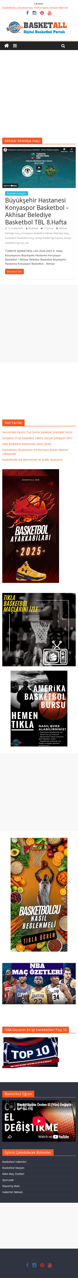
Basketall (33, 228)
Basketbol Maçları (16, 193)
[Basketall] (39, 20)
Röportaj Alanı (11, 1186)
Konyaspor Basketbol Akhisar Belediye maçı (45, 233)
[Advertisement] (39, 91)
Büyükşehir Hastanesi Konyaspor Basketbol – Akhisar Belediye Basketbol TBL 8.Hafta (37, 211)
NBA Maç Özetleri (13, 1174)
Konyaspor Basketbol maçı (19, 238)
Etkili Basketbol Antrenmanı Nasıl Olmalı (26, 444)
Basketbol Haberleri (14, 1162)
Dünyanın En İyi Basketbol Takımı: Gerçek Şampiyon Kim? (37, 438)
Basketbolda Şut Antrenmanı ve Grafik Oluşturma (32, 459)
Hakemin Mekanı (12, 1192)
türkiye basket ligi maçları (48, 238)
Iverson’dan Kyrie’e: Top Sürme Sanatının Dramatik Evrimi (37, 432)
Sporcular (8, 1180)
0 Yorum (48, 228)
